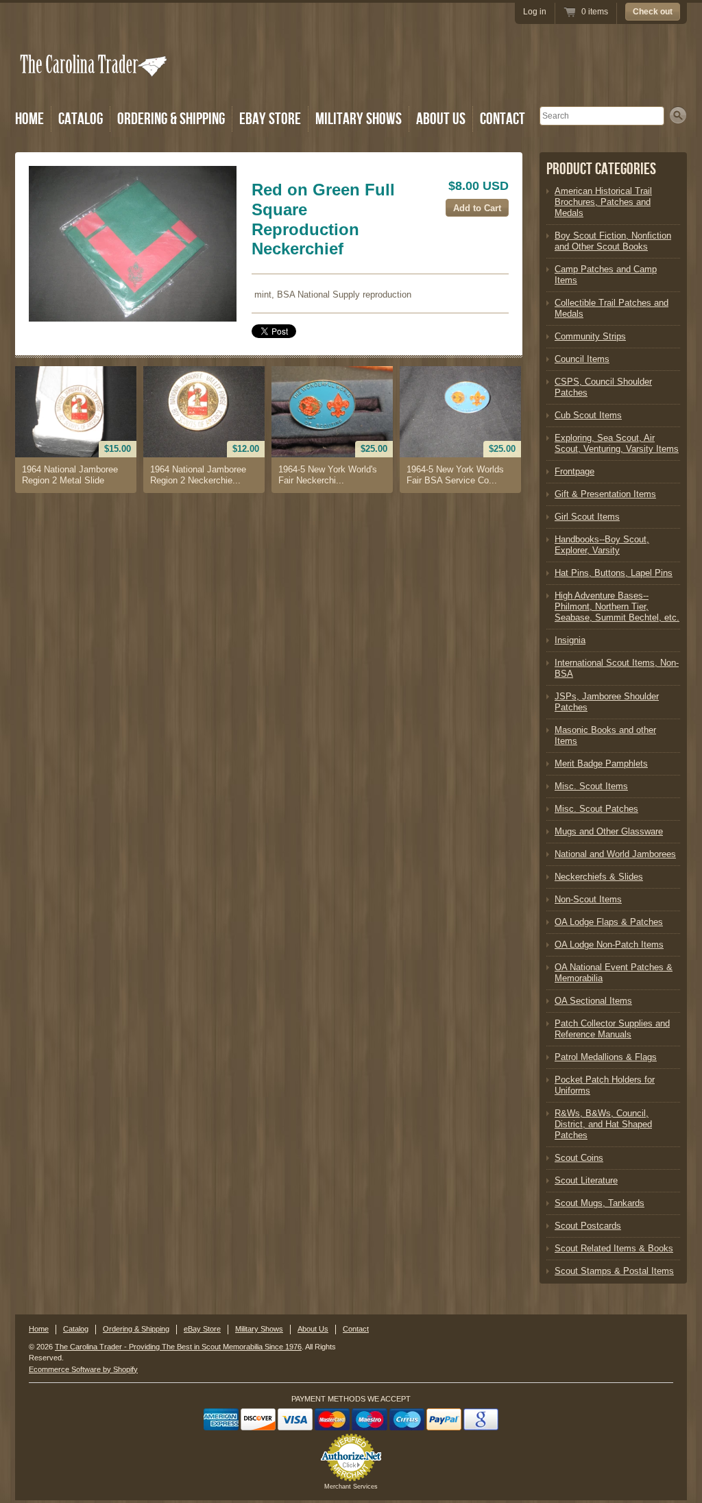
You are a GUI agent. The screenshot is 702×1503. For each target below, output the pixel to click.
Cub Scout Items (588, 415)
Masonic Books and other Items (605, 735)
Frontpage (574, 471)
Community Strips (590, 336)
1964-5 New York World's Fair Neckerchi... (327, 474)
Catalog (80, 119)
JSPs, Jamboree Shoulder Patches (607, 701)
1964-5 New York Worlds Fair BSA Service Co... (455, 474)
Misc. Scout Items (591, 786)
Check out (653, 11)
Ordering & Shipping (171, 119)
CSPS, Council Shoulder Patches (603, 387)
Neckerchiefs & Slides (599, 876)
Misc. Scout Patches (596, 809)
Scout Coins (579, 1158)
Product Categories (601, 169)
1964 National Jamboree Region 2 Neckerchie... (198, 474)
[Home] (94, 84)
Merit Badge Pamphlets (601, 763)
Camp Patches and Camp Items (606, 274)
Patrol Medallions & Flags (606, 1057)
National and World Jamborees (615, 854)
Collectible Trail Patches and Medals (611, 308)
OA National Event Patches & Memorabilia (614, 972)
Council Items (582, 359)
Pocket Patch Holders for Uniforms (605, 1085)
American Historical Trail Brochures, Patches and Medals (603, 202)
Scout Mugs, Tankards (599, 1203)
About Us (440, 119)
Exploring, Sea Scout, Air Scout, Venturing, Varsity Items (617, 443)
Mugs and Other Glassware (609, 831)
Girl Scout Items (587, 517)
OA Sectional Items (593, 1001)
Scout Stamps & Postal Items (614, 1271)
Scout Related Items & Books (614, 1248)
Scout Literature (586, 1180)
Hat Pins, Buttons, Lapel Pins (614, 573)
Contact (502, 119)
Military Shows (358, 119)
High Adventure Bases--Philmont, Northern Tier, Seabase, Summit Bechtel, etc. (617, 606)
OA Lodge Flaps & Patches (609, 922)
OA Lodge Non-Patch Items (609, 944)
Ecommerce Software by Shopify (83, 1369)
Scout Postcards (588, 1226)
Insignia (570, 640)
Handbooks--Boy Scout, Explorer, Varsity (602, 544)
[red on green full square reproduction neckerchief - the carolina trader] (133, 244)
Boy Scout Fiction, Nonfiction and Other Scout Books (613, 241)
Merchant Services (351, 1486)
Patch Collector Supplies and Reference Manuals (612, 1028)
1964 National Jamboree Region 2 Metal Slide (70, 474)
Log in (534, 11)
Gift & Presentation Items (605, 494)
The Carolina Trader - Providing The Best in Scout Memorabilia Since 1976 (178, 1347)
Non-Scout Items (588, 899)
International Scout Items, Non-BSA (617, 668)
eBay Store (270, 119)
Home (29, 119)
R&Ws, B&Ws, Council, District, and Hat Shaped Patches (603, 1124)
